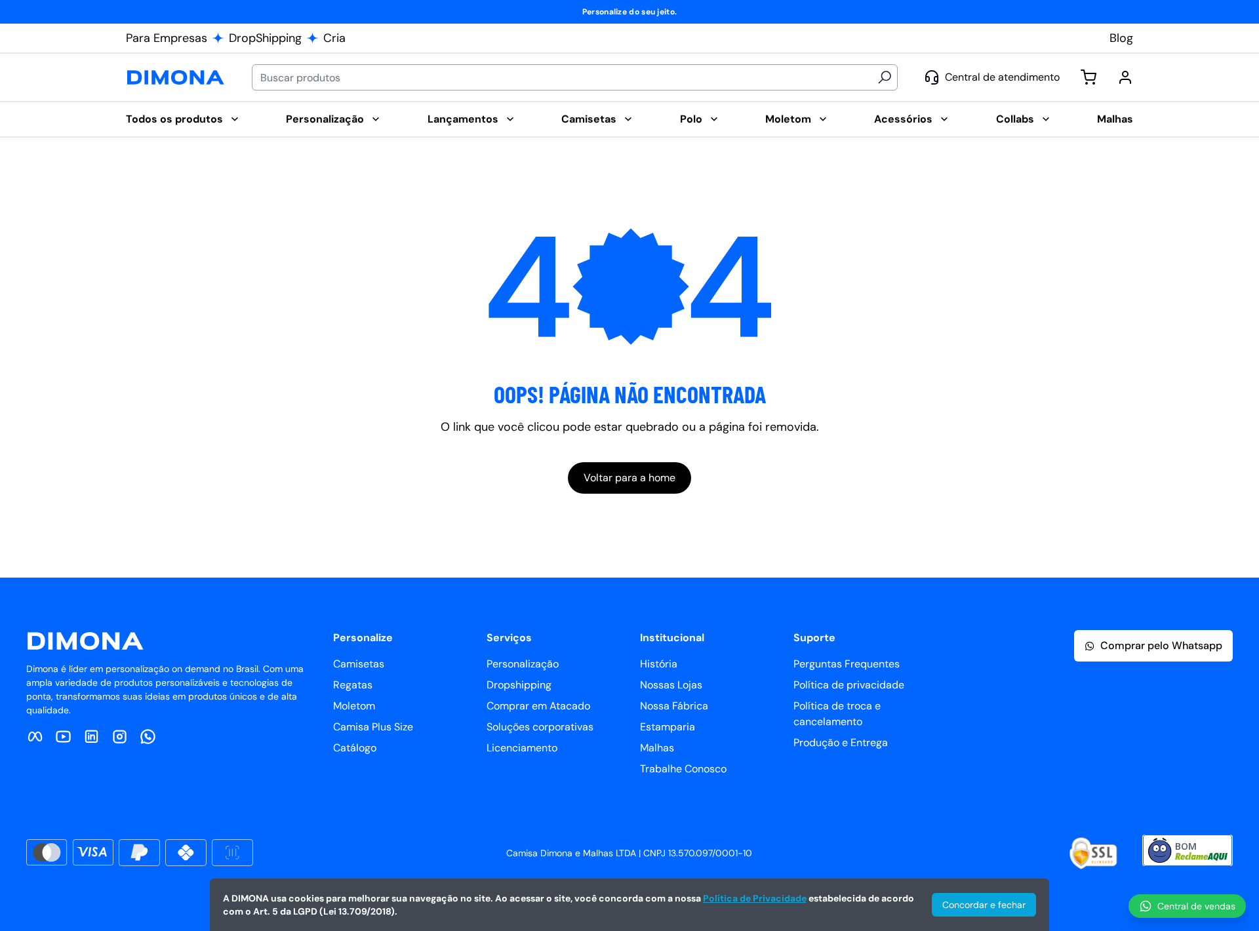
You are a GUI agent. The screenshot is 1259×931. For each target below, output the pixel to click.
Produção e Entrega (840, 742)
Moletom (788, 119)
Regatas (352, 685)
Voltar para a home (629, 478)
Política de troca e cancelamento (837, 713)
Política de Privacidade (755, 898)
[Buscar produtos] (884, 77)
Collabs (1015, 119)
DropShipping (265, 38)
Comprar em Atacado (538, 706)
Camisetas (588, 119)
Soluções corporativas (540, 727)
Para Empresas (166, 38)
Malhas (1115, 119)
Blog (1121, 38)
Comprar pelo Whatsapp (1161, 645)
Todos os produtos (174, 119)
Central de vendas (1196, 906)
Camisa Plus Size (373, 727)
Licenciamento (522, 748)
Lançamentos (463, 119)
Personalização (325, 119)
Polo (691, 119)
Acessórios (903, 119)
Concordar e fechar (984, 905)
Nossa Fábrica (674, 706)
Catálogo (354, 748)
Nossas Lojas (671, 685)
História (658, 664)
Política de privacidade (848, 685)
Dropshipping (519, 685)
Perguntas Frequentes (846, 664)
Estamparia (667, 727)
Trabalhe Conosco (683, 769)
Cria (334, 38)
